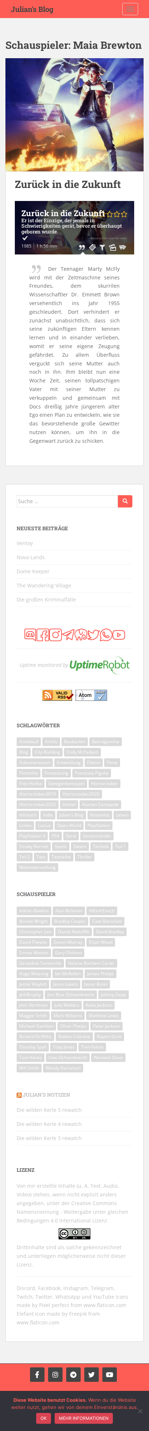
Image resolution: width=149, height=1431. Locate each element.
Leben (122, 815)
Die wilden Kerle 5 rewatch (49, 1109)
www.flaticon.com (105, 1305)
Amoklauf (28, 741)
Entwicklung (69, 762)
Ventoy (25, 543)
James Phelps (100, 974)
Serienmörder (97, 836)
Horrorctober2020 (81, 794)
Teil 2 (24, 857)
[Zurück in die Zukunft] (74, 114)
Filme (112, 762)
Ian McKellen (68, 974)
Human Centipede (100, 804)
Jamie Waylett (33, 984)
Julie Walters (66, 1005)
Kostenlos (100, 815)
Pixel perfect (54, 1305)
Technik (100, 846)
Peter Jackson (106, 1026)
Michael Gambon (36, 1026)
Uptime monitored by (44, 664)
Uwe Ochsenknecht (67, 1057)
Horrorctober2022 (37, 804)
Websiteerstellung (37, 867)
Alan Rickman (68, 911)
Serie (71, 836)
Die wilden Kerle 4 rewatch (49, 1124)
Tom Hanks (30, 1057)
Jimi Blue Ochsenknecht (70, 994)
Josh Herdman (33, 1005)
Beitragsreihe (105, 741)
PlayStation (99, 825)
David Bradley (110, 932)
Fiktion (93, 762)
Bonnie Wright (33, 921)
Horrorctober (104, 783)
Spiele (61, 846)
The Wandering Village (44, 585)
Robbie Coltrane (74, 1036)
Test (41, 857)
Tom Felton (92, 1047)
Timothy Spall (32, 1047)
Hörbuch (28, 815)
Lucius (44, 825)
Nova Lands (31, 557)
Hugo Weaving (33, 974)
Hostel (69, 804)
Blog (23, 752)
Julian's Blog (32, 9)
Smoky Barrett (33, 846)
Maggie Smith (33, 1015)
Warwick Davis (108, 1057)
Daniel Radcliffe (73, 932)
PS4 (55, 836)
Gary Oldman (68, 953)
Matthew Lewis (104, 1015)
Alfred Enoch (102, 911)
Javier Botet (95, 984)
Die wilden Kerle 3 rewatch (49, 1138)
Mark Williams (68, 1015)
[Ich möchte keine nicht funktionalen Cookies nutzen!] (140, 1411)
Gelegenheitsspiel (66, 783)
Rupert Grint (109, 1036)
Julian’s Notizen (46, 1094)
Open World (69, 825)
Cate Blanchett (107, 921)
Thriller (84, 857)
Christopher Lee (35, 932)
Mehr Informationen (83, 1418)
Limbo (25, 825)
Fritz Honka (30, 783)
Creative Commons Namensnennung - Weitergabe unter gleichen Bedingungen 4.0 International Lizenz (72, 1212)
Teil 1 (120, 846)
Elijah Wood (100, 942)
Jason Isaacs (65, 984)
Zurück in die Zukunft (68, 184)
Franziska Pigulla (91, 773)
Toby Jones (63, 1047)
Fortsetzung (56, 773)
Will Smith (29, 1068)
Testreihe (61, 857)
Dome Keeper (33, 571)
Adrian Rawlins (34, 911)
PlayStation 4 (32, 836)
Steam (79, 846)
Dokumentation (34, 762)
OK (44, 1418)
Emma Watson (33, 953)
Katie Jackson (99, 1005)
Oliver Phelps (73, 1026)
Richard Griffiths (35, 1036)
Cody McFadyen (82, 752)
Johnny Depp (113, 994)
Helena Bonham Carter (91, 963)
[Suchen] (125, 501)
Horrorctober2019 (37, 794)
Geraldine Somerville (40, 963)
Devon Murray (68, 942)
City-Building (47, 752)
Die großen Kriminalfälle (46, 599)
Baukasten (74, 741)
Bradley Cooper (70, 921)
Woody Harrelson (63, 1068)
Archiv (51, 741)
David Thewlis (33, 942)
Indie (48, 815)
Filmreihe (28, 773)
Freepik (78, 1313)
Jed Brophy (30, 994)
